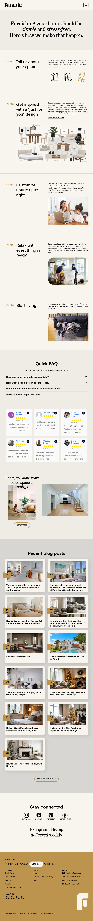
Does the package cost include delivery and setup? (33, 389)
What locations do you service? (23, 394)
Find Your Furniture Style (18, 657)
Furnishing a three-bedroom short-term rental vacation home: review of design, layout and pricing (67, 623)
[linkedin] (12, 898)
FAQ (35, 880)
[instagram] (26, 815)
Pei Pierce (20, 441)
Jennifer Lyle (48, 413)
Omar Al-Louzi (47, 442)
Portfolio (8, 884)
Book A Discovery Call (13, 887)
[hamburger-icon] (85, 5)
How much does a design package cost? (27, 383)
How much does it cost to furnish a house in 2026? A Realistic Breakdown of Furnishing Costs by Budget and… (68, 587)
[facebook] (38, 815)
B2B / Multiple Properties (71, 873)
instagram (26, 819)
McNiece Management (70, 884)
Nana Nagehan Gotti (75, 415)
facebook (39, 819)
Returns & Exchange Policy (43, 877)
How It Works (9, 873)
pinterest (51, 819)
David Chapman (75, 442)
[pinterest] (50, 815)
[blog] (64, 815)
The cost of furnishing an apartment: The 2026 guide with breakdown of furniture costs (23, 587)
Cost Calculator (10, 877)
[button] (46, 377)
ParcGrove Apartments (70, 880)
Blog (35, 873)
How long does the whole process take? (27, 377)
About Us (8, 880)
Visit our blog (65, 819)
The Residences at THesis (71, 877)
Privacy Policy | (33, 913)
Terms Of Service (46, 913)
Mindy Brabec (19, 414)
